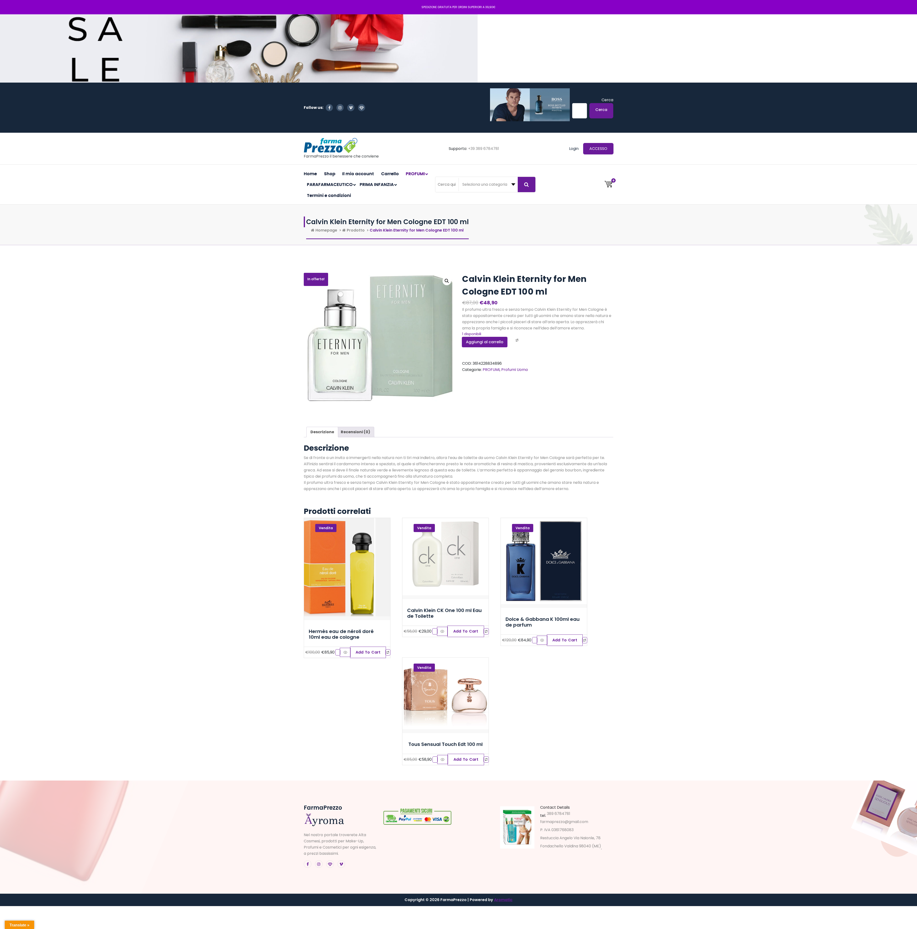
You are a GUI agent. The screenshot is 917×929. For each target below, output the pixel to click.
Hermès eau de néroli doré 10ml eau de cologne (341, 634)
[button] (447, 281)
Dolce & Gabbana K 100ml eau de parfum (543, 622)
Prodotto (355, 230)
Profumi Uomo (514, 369)
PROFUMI (491, 369)
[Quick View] (345, 652)
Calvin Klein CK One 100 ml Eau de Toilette (444, 613)
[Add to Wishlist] (510, 340)
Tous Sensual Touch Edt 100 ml (445, 744)
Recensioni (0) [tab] (355, 432)
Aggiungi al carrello (484, 342)
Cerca (607, 100)
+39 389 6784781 (483, 148)
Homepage (326, 230)
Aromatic (503, 900)
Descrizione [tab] (322, 432)
